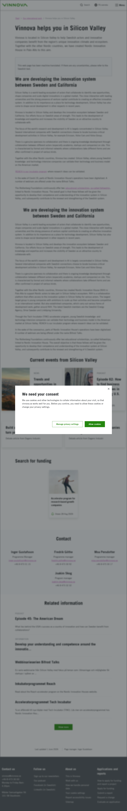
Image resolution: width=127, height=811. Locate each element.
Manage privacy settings (67, 424)
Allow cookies (95, 424)
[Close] (109, 389)
